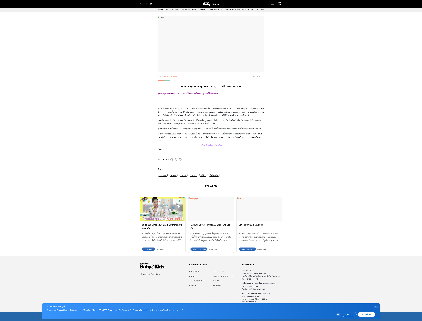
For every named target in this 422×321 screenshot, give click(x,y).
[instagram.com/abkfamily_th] (146, 3)
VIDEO (250, 9)
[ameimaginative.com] (279, 3)
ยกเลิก (349, 314)
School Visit (216, 9)
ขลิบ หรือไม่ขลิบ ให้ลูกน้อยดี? (251, 224)
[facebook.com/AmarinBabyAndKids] (141, 3)
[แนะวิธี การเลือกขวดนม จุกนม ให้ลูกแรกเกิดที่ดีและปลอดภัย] (162, 209)
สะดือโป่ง (193, 175)
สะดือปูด (183, 175)
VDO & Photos (148, 249)
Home (160, 76)
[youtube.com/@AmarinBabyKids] (150, 3)
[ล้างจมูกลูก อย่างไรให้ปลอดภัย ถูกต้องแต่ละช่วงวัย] (211, 209)
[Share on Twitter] (176, 159)
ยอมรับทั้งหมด (366, 314)
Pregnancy (163, 9)
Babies (175, 9)
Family (203, 9)
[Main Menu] (271, 4)
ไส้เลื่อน (203, 175)
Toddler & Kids (189, 9)
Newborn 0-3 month (171, 76)
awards (260, 9)
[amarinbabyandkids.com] (211, 4)
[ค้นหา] (265, 3)
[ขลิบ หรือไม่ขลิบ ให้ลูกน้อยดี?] (259, 209)
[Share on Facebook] (171, 159)
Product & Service (235, 9)
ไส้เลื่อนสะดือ (214, 175)
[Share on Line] (180, 159)
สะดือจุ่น (173, 175)
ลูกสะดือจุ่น (162, 175)
